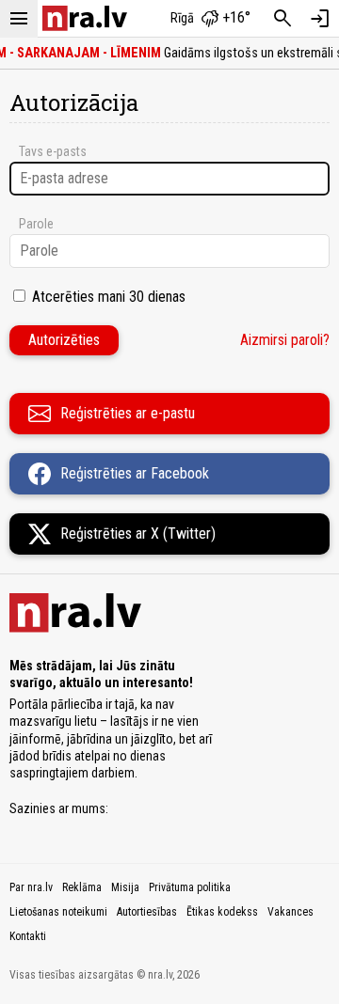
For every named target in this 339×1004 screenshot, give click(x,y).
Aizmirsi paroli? (285, 340)
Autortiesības (147, 911)
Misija (125, 887)
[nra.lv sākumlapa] (84, 18)
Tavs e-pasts (53, 151)
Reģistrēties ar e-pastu (127, 413)
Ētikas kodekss (222, 911)
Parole (36, 223)
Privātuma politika (190, 887)
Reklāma (82, 887)
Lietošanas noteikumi (58, 911)
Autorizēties (64, 340)
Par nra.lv (31, 887)
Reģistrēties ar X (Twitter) (138, 533)
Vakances (290, 911)
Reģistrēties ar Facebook (134, 473)
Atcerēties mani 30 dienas (109, 297)
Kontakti (27, 936)
